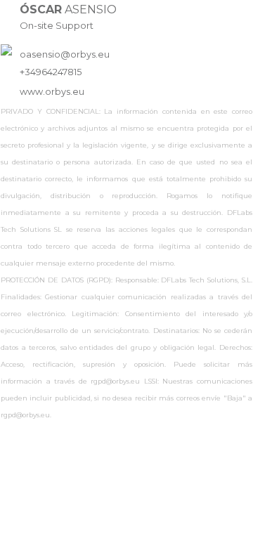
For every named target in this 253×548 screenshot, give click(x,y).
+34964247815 (51, 72)
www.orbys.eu (52, 91)
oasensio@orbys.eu (65, 54)
